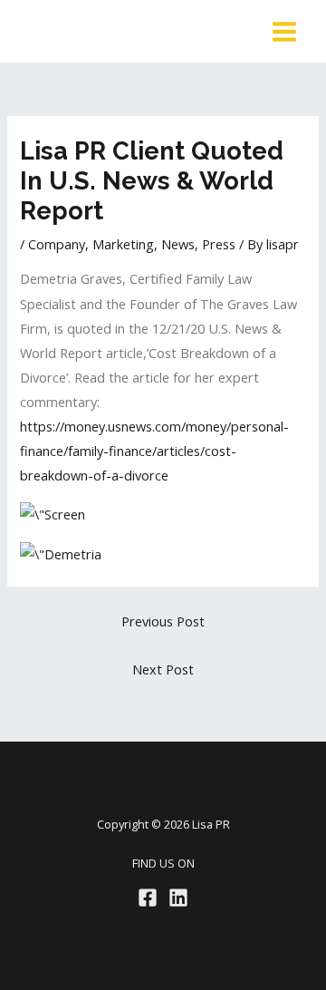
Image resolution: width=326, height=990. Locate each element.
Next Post (163, 669)
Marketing (123, 244)
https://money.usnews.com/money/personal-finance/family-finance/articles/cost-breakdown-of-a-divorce (154, 450)
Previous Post (163, 621)
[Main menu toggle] (284, 31)
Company (56, 244)
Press (218, 244)
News (178, 244)
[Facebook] (148, 898)
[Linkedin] (178, 898)
